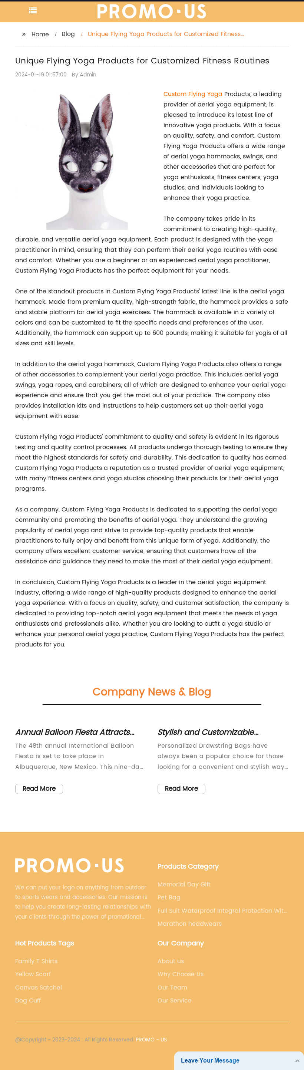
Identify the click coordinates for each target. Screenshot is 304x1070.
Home (40, 34)
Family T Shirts (36, 961)
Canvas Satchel (38, 987)
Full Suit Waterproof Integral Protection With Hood (222, 910)
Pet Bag (169, 897)
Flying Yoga (205, 94)
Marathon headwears (190, 923)
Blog (68, 34)
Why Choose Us (181, 974)
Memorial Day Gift (184, 884)
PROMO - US (151, 1040)
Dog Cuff (28, 1000)
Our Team (172, 987)
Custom (175, 94)
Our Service (175, 1000)
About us (171, 961)
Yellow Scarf (33, 974)
